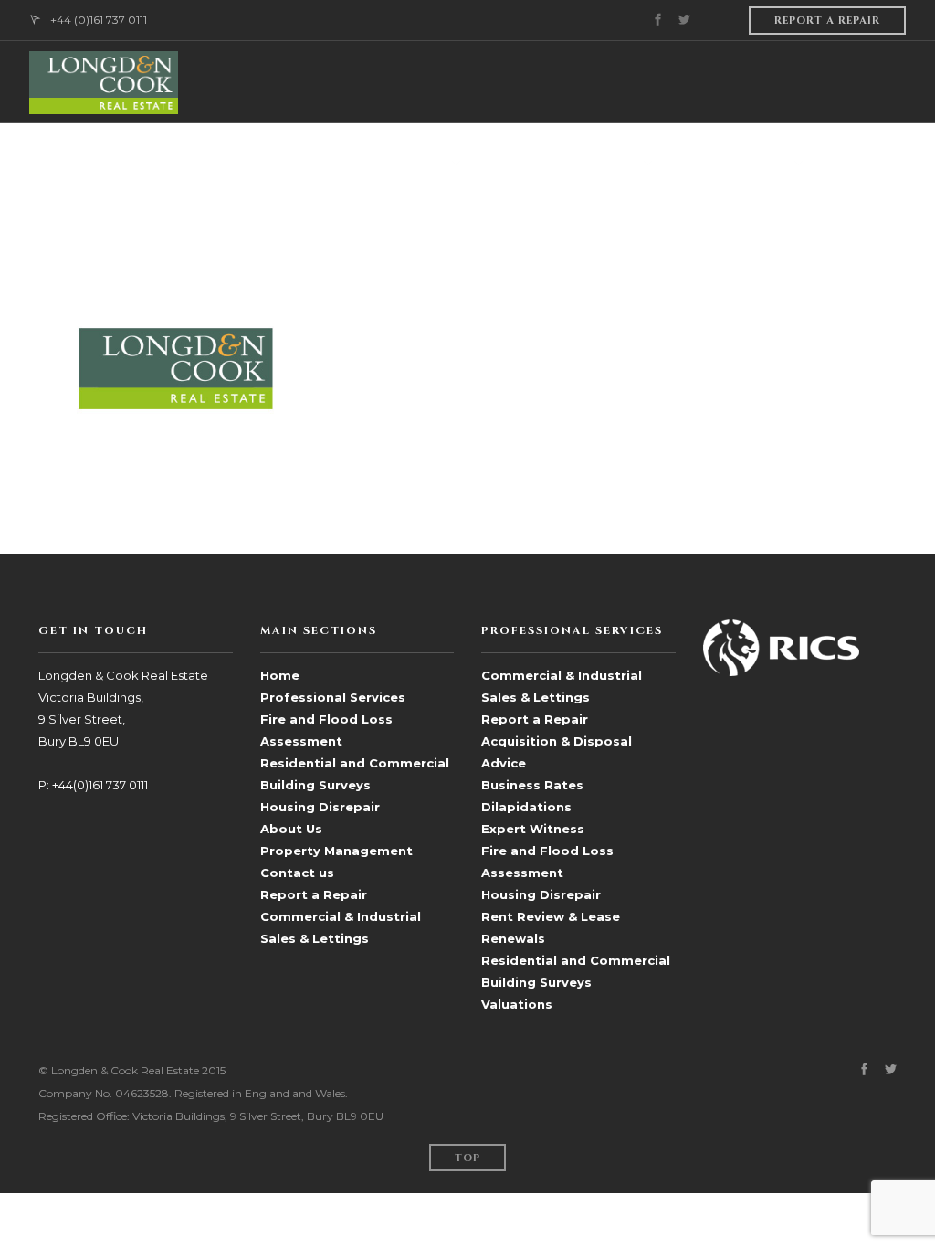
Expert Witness (532, 828)
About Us (291, 828)
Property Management (336, 850)
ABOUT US (243, 164)
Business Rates (532, 784)
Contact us (297, 872)
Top (467, 1158)
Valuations (516, 1004)
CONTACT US (865, 164)
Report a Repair (313, 894)
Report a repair (827, 20)
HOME (172, 164)
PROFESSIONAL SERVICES (370, 164)
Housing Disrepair (320, 806)
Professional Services (332, 697)
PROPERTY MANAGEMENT (559, 164)
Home (279, 675)
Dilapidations (526, 806)
